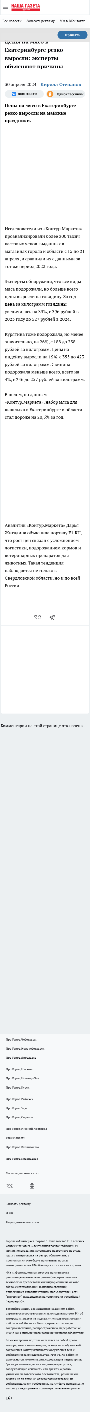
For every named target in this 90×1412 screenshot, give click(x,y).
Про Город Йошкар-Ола (22, 1078)
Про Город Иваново (19, 1069)
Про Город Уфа (16, 1108)
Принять (72, 35)
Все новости (12, 21)
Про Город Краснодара (22, 1158)
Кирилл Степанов (60, 84)
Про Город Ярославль (21, 1057)
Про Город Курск (17, 1087)
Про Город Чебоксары (21, 1039)
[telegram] (54, 617)
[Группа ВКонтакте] (24, 94)
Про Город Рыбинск (19, 1099)
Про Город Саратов (19, 1117)
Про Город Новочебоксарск (25, 1048)
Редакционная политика (23, 1222)
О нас (10, 1213)
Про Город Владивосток (22, 1147)
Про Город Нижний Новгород (26, 1129)
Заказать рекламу (40, 21)
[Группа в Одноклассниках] (65, 94)
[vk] (38, 617)
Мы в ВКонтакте (72, 21)
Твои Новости (15, 1138)
